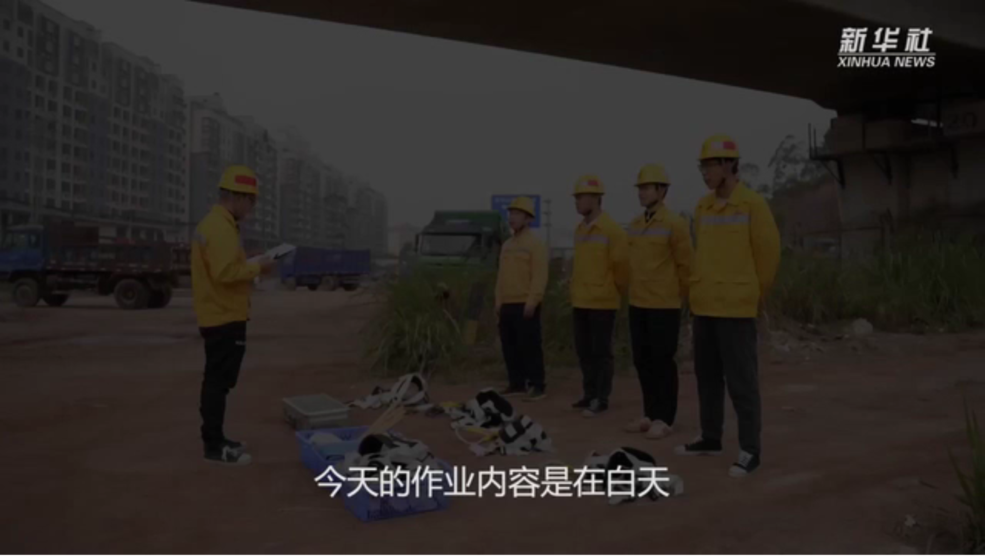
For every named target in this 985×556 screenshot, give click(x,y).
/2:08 (30, 548)
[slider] (958, 547)
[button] (6, 548)
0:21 (20, 548)
